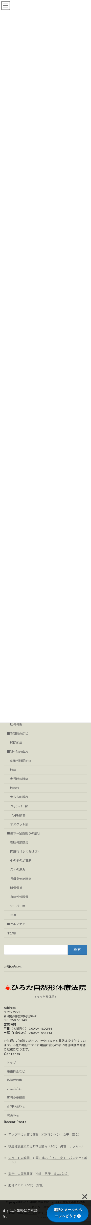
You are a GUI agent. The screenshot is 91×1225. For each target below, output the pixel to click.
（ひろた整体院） (45, 996)
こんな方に (14, 1089)
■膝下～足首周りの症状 (23, 833)
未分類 (11, 933)
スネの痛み (17, 870)
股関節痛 (16, 743)
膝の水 (14, 788)
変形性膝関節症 (20, 761)
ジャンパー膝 (19, 806)
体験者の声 (14, 1080)
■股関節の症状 (17, 734)
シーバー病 (17, 906)
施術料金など (16, 1071)
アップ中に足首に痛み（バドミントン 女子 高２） (44, 1134)
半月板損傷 (17, 815)
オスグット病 (19, 824)
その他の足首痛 (20, 861)
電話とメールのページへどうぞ (68, 1212)
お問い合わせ (13, 967)
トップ (11, 1062)
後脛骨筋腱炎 (19, 842)
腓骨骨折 (16, 888)
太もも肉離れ (19, 797)
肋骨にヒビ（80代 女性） (26, 1185)
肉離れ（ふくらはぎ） (25, 851)
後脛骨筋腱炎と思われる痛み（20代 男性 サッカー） (46, 1146)
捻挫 (13, 915)
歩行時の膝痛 (19, 779)
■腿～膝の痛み (17, 752)
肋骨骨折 (16, 725)
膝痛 (13, 770)
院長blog (12, 1115)
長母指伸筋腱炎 (20, 879)
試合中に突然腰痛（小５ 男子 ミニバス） (38, 1173)
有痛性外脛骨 (19, 897)
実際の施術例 (16, 1097)
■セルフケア (16, 924)
